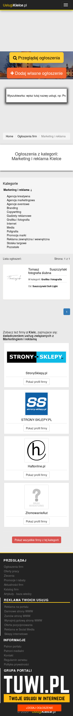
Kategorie (10, 183)
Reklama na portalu (16, 607)
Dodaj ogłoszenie (39, 708)
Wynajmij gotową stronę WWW (23, 620)
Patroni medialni (14, 651)
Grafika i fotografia (18, 219)
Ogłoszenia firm (13, 567)
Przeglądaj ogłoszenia (38, 57)
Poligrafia (12, 231)
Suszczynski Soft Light (45, 286)
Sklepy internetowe (16, 634)
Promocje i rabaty (15, 580)
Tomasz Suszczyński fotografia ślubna (47, 271)
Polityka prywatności (16, 664)
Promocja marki (16, 235)
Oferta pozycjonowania (18, 625)
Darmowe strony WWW (18, 611)
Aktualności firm (13, 585)
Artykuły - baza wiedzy (18, 594)
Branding (12, 208)
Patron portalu (12, 646)
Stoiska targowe (16, 243)
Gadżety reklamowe (19, 216)
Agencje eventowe (18, 204)
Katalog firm (11, 589)
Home (9, 136)
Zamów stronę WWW (17, 616)
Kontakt (8, 655)
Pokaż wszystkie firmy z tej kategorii (37, 540)
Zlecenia (9, 576)
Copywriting (14, 212)
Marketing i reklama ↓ (18, 190)
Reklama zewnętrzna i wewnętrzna (28, 239)
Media (10, 227)
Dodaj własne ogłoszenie (38, 73)
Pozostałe (13, 247)
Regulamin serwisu (15, 660)
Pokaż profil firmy (36, 382)
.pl (15, 5)
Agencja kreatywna (18, 196)
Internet (11, 223)
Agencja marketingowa (21, 200)
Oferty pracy (11, 571)
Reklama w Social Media (19, 629)
